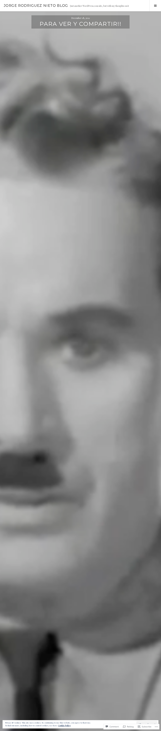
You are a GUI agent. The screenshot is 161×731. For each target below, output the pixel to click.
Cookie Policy (64, 725)
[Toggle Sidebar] (155, 5)
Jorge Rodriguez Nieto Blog (36, 5)
